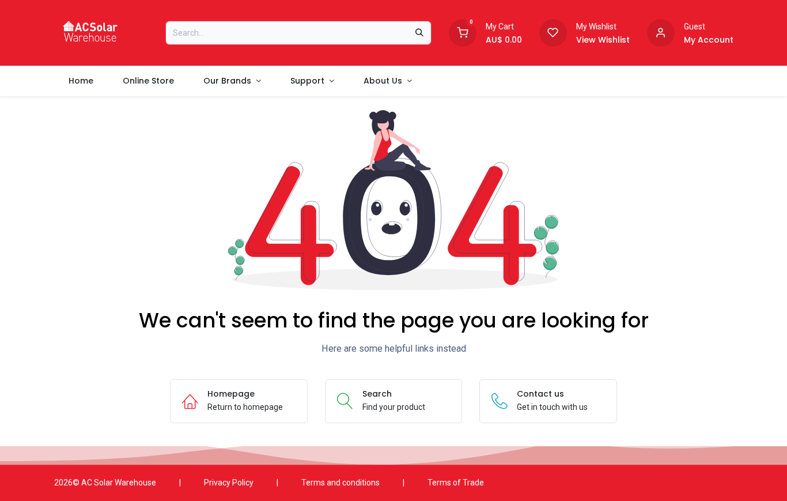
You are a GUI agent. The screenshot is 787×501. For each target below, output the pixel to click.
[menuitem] (81, 81)
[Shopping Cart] (462, 31)
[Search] (419, 32)
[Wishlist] (553, 31)
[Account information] (661, 31)
